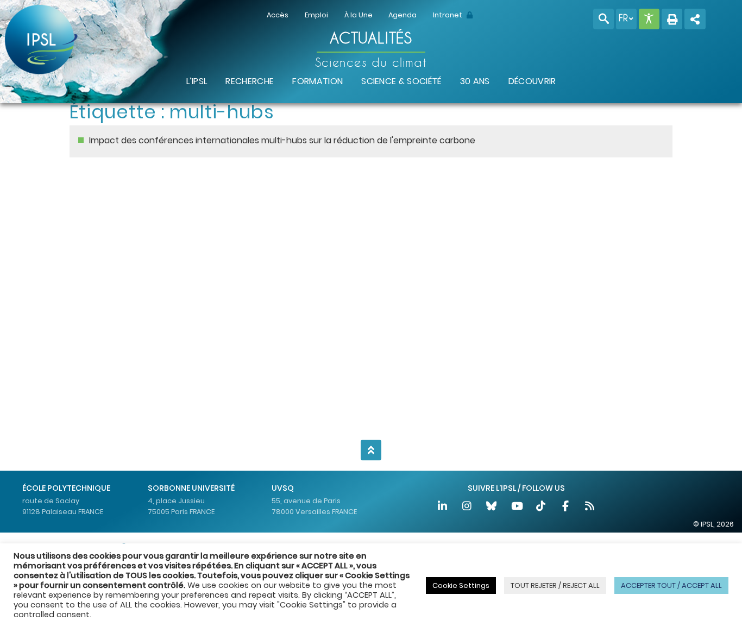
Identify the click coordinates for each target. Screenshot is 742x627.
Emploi (316, 15)
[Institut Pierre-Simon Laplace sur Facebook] (566, 507)
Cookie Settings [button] (460, 585)
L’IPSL (196, 81)
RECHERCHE (249, 81)
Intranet (448, 15)
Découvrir (532, 81)
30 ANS (475, 81)
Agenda (402, 15)
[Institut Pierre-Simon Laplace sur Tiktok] (541, 507)
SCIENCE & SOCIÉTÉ (401, 81)
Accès (277, 15)
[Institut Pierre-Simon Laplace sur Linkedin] (443, 507)
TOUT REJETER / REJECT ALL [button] (555, 585)
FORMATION (317, 81)
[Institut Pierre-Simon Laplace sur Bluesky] (492, 507)
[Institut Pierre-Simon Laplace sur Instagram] (468, 507)
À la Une (358, 15)
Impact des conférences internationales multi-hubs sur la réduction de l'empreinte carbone (282, 140)
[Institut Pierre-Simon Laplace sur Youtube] (517, 507)
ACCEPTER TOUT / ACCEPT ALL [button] (671, 585)
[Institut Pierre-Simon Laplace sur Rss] (589, 507)
